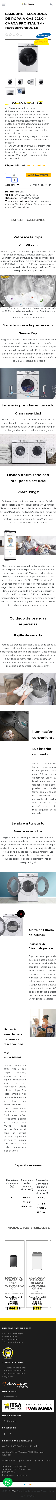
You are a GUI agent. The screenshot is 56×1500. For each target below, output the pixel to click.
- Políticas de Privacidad (13, 1373)
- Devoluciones (9, 1336)
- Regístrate (7, 1376)
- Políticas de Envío (11, 1339)
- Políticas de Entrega (12, 1333)
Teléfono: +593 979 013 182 (14, 1466)
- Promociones (9, 1397)
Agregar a (10, 185)
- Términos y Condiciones (14, 1368)
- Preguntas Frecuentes (13, 1371)
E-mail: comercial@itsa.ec (14, 1475)
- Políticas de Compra (12, 1342)
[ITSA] (28, 4)
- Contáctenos (9, 1421)
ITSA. (13, 1491)
